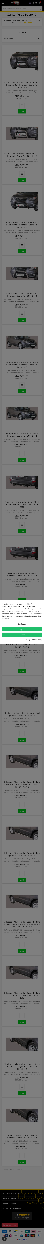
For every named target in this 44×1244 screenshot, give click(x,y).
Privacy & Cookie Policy (33, 640)
